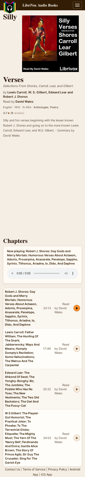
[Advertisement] (42, 188)
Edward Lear (57, 92)
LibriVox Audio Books (40, 5)
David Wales (24, 101)
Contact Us (12, 469)
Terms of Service (34, 469)
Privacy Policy (57, 469)
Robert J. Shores (15, 97)
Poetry (54, 107)
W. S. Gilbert (37, 92)
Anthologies (41, 107)
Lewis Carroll (17, 92)
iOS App (46, 474)
